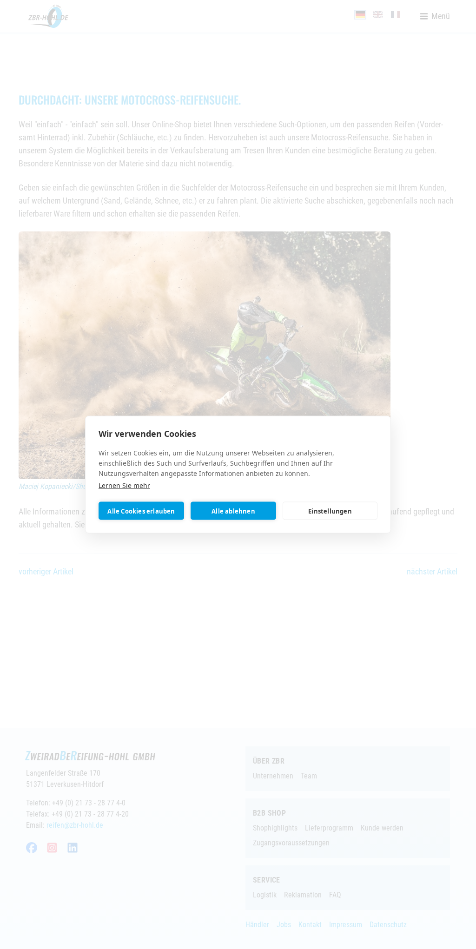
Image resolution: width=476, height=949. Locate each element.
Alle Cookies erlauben (141, 511)
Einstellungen (330, 511)
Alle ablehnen (233, 511)
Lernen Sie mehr (124, 485)
